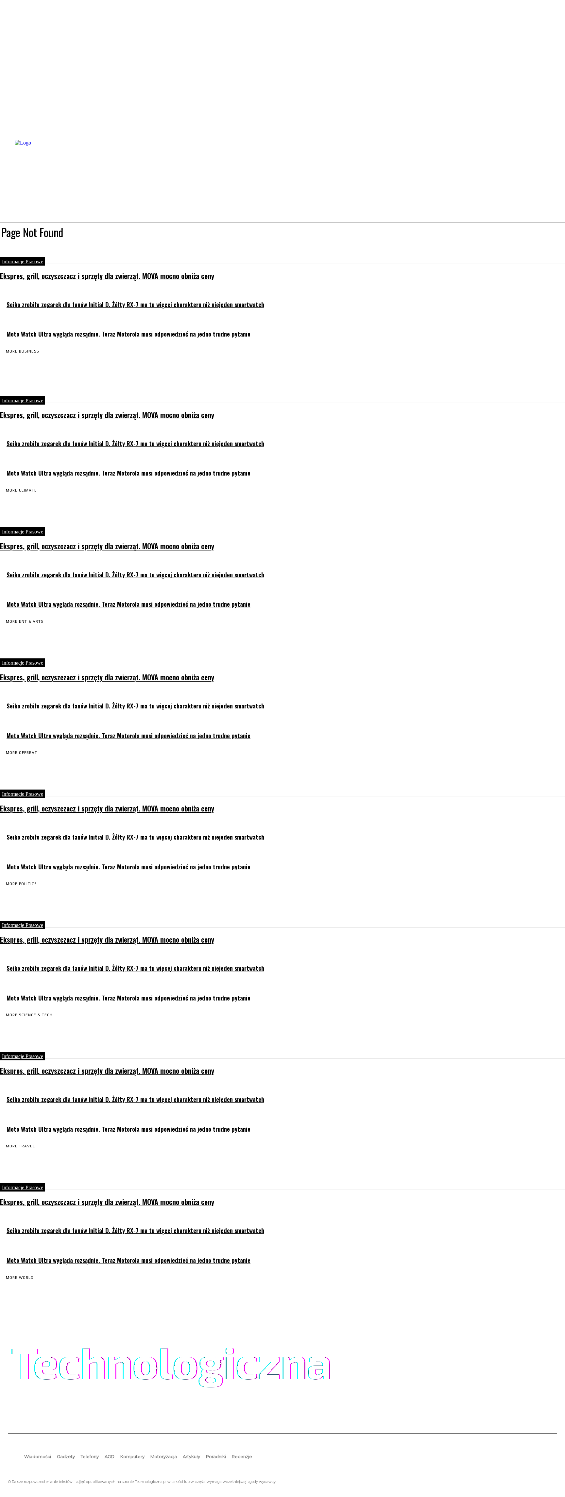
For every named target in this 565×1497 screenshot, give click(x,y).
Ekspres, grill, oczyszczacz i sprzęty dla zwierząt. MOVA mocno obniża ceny (107, 275)
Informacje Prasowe (22, 261)
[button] (549, 180)
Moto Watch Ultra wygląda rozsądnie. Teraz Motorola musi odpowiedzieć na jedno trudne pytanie (128, 333)
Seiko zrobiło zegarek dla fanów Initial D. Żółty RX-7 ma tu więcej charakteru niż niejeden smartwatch (135, 304)
